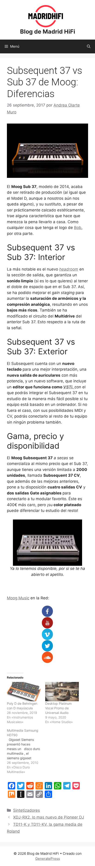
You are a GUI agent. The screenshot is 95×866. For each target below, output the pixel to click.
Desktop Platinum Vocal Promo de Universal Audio (58, 708)
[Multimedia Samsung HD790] (26, 751)
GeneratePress (47, 858)
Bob (77, 227)
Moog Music (18, 598)
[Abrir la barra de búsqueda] (88, 46)
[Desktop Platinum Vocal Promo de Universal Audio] (62, 691)
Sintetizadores (26, 810)
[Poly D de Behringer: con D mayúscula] (24, 691)
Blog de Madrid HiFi (47, 31)
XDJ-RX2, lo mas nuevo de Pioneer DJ (48, 817)
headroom (68, 269)
